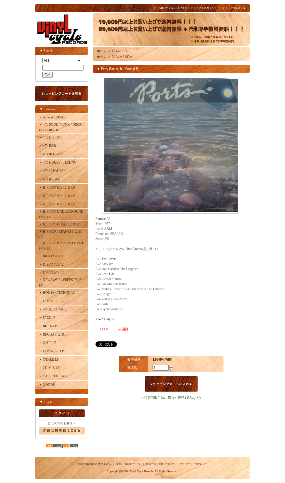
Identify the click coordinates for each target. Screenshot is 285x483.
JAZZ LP (118, 51)
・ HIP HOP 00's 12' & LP (57, 204)
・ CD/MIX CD (50, 368)
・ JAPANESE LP (51, 351)
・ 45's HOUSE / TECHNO (58, 162)
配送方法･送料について (160, 463)
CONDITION (194, 7)
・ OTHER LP (49, 359)
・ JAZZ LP (47, 318)
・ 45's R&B (47, 146)
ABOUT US (218, 7)
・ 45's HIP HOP (50, 137)
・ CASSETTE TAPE (53, 376)
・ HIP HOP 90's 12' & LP (57, 196)
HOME (160, 7)
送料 (206, 7)
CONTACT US (236, 7)
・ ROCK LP (48, 326)
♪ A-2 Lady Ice (105, 319)
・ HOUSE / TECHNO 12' (57, 293)
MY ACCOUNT (175, 7)
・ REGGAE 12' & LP (54, 334)
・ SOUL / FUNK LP (53, 309)
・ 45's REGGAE (51, 154)
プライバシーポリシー (193, 463)
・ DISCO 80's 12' (51, 273)
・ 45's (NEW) (49, 179)
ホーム (102, 51)
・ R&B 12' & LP (51, 256)
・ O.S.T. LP (47, 343)
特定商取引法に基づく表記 (95, 463)
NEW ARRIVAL (123, 57)
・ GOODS (47, 385)
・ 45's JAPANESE (52, 171)
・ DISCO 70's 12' (51, 264)
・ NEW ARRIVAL (52, 117)
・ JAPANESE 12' (51, 301)
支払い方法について (128, 463)
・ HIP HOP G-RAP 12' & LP (59, 224)
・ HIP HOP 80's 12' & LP (57, 188)
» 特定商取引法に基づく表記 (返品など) (171, 398)
